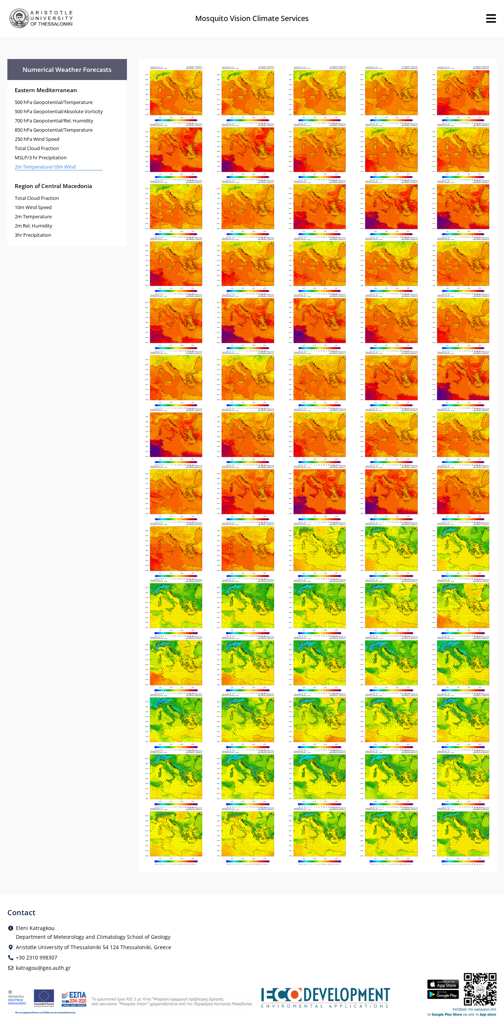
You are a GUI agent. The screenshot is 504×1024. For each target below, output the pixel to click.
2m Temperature (33, 216)
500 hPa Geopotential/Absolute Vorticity (59, 111)
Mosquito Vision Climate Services (252, 18)
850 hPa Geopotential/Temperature (54, 129)
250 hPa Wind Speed (37, 139)
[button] (173, 94)
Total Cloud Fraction (37, 148)
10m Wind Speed (33, 207)
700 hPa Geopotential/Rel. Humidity (54, 120)
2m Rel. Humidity (33, 225)
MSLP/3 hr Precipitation (41, 157)
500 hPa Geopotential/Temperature (54, 102)
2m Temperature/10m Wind (45, 166)
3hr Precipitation (33, 235)
